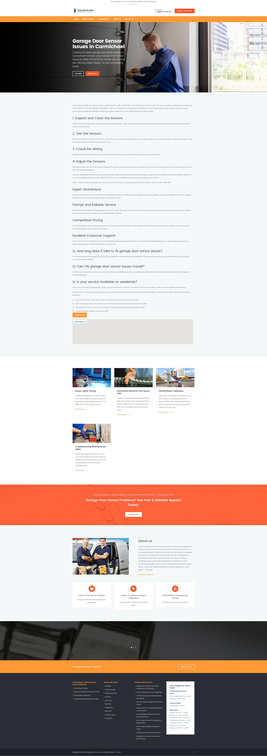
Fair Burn (108, 697)
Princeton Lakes (110, 715)
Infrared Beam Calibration (82, 695)
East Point (108, 711)
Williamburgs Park (111, 693)
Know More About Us (146, 574)
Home (76, 19)
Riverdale (108, 686)
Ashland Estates (110, 690)
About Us (117, 19)
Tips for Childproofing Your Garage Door (149, 692)
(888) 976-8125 (164, 11)
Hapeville (108, 704)
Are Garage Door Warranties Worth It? (148, 733)
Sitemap (118, 752)
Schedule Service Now (184, 11)
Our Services (104, 19)
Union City (108, 700)
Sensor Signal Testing (81, 688)
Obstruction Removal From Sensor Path (86, 692)
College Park (109, 708)
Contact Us (133, 4)
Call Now (78, 74)
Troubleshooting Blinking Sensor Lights (86, 699)
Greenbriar (108, 718)
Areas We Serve (88, 19)
